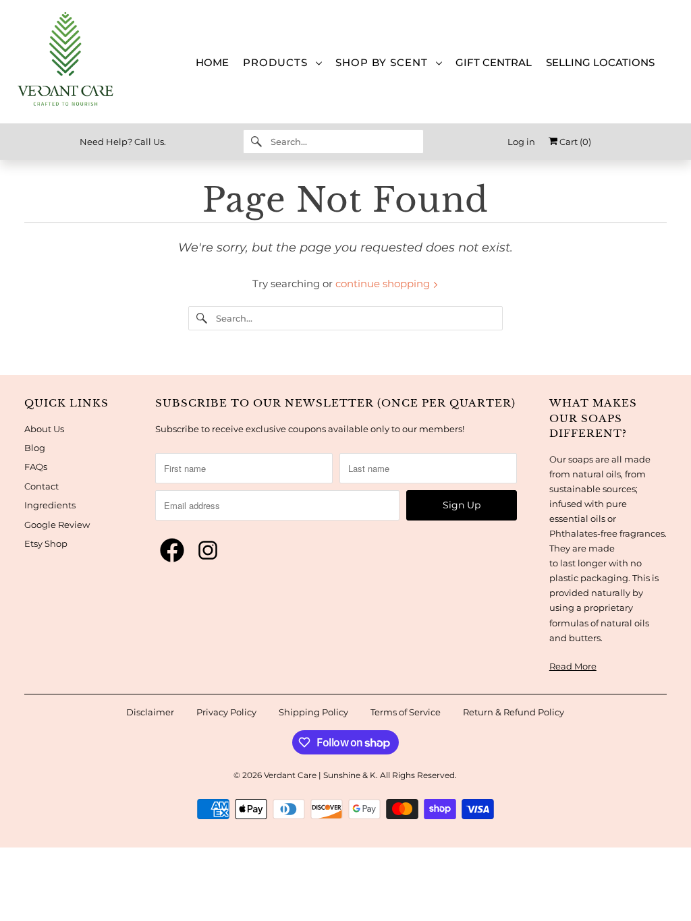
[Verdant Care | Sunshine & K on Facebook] (172, 551)
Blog (34, 447)
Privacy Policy (226, 712)
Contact (41, 486)
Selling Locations (600, 63)
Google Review (57, 524)
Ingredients (50, 505)
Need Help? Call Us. (123, 141)
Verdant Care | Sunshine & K (320, 775)
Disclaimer (150, 712)
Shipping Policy (313, 712)
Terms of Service (405, 712)
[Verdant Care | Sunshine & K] (76, 61)
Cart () (574, 141)
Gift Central (493, 63)
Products (278, 62)
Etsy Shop (45, 543)
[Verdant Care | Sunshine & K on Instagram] (207, 551)
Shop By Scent (385, 62)
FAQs (35, 466)
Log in (521, 141)
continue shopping (384, 283)
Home (212, 63)
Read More (573, 666)
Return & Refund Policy (513, 712)
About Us (44, 428)
